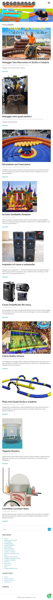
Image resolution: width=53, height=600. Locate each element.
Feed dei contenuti (8, 578)
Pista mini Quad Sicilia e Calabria (19, 401)
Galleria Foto (7, 565)
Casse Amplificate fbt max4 (16, 304)
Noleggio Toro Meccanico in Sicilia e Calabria (25, 62)
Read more (5, 71)
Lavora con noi (7, 563)
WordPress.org (7, 582)
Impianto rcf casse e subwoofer (18, 264)
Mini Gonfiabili (7, 541)
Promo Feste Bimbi (9, 548)
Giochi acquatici (8, 546)
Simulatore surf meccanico (16, 164)
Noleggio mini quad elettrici (17, 116)
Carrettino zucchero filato (15, 508)
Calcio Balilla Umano (13, 356)
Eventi (5, 566)
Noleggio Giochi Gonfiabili (18, 65)
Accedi (5, 577)
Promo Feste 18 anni (9, 550)
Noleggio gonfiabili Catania (10, 568)
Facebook (5, 587)
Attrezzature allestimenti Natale (12, 558)
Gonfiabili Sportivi (6, 65)
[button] (49, 596)
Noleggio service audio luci (9, 267)
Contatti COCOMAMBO (10, 560)
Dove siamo (7, 561)
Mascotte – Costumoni (9, 551)
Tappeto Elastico (11, 451)
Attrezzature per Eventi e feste (9, 119)
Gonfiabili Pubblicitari (9, 545)
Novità (26, 65)
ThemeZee (33, 597)
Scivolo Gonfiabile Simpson (16, 214)
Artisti (5, 555)
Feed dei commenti (9, 580)
